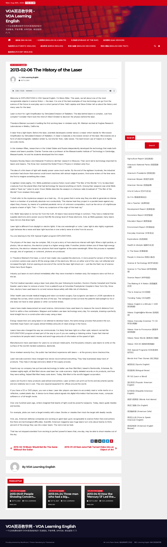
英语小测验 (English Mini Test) (114, 46)
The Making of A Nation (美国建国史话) (142, 284)
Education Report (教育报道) (139, 221)
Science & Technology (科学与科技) (142, 263)
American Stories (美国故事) (139, 185)
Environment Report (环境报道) (141, 227)
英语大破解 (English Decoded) (82, 46)
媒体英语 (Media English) (52, 46)
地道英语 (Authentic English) (22, 46)
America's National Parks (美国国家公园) (142, 165)
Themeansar (49, 542)
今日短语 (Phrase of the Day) (84, 40)
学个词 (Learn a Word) (137, 376)
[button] (155, 46)
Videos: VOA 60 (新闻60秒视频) (141, 344)
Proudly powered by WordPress (17, 542)
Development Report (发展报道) (141, 209)
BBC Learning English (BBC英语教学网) (147, 542)
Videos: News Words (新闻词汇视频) (142, 338)
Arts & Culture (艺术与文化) (139, 191)
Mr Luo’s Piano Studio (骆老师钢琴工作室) (118, 542)
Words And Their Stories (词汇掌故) (143, 358)
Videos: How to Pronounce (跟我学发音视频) (142, 330)
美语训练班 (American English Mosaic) (140, 427)
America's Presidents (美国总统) (141, 173)
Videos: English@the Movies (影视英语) (143, 313)
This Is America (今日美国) (138, 292)
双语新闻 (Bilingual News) (138, 370)
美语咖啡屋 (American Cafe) (139, 411)
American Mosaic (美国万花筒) (140, 179)
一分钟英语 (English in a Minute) (51, 40)
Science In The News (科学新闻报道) (142, 270)
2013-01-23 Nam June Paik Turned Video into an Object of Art (89, 448)
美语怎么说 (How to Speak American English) (139, 418)
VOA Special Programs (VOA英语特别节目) (142, 351)
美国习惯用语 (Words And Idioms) (142, 399)
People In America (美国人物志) (141, 257)
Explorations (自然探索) (18, 65)
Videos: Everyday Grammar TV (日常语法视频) (142, 322)
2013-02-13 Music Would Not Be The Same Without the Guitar (35, 448)
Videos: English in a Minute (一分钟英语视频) (142, 305)
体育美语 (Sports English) (138, 364)
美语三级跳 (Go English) (137, 405)
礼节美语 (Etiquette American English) (140, 392)
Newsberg (39, 542)
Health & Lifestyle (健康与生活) (140, 245)
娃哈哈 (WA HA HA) (24, 40)
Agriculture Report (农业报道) (140, 158)
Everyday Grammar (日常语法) (140, 233)
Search (130, 138)
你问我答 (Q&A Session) (113, 40)
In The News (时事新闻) (137, 251)
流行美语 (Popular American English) (139, 383)
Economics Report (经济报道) (140, 215)
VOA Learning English (30, 77)
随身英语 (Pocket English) (20, 52)
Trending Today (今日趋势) (139, 298)
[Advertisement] (143, 97)
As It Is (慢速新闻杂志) (137, 197)
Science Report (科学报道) (138, 277)
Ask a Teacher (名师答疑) (138, 203)
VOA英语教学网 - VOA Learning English (20, 16)
